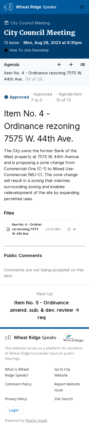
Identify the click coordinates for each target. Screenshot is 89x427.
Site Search (63, 398)
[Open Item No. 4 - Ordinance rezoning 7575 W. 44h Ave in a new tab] (69, 229)
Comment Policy (18, 384)
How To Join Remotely (29, 50)
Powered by (26, 420)
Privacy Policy (16, 398)
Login (14, 410)
